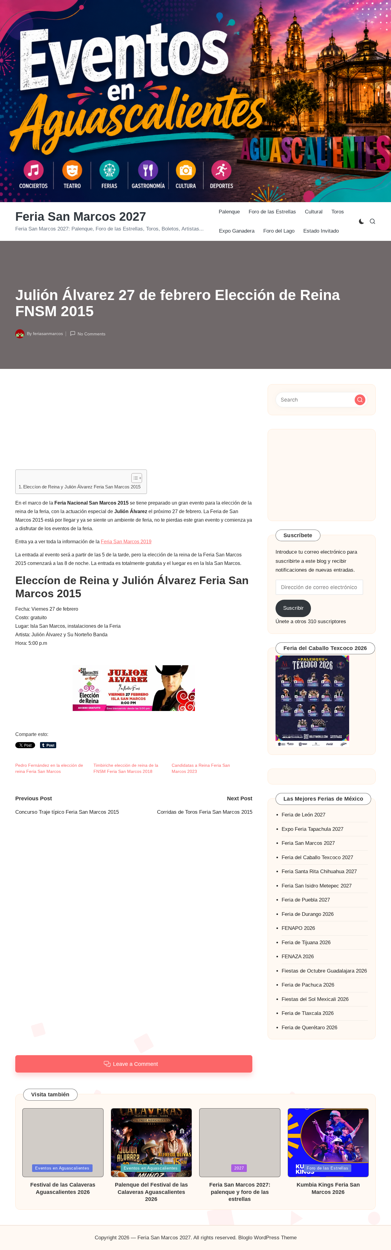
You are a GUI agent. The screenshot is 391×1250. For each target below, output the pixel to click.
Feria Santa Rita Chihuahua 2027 (319, 871)
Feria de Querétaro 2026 (309, 1027)
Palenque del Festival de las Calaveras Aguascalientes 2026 (151, 1192)
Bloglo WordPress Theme (267, 1238)
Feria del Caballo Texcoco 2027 (317, 857)
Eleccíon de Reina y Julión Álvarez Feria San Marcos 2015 (82, 486)
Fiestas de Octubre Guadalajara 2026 (324, 971)
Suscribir (293, 608)
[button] (360, 399)
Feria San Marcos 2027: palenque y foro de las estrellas (239, 1192)
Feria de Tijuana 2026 (306, 942)
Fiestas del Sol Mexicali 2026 (315, 999)
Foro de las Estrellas (327, 1168)
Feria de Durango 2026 (308, 914)
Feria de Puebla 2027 (306, 900)
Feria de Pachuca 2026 (308, 985)
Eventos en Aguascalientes (62, 1168)
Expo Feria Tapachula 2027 (312, 829)
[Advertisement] (133, 427)
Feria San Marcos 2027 (80, 216)
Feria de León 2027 (303, 815)
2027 (239, 1168)
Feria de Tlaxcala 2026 (308, 1013)
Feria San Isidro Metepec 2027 (317, 886)
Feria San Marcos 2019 (126, 541)
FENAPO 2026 (298, 928)
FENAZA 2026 (298, 956)
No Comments (91, 334)
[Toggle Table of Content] (134, 478)
